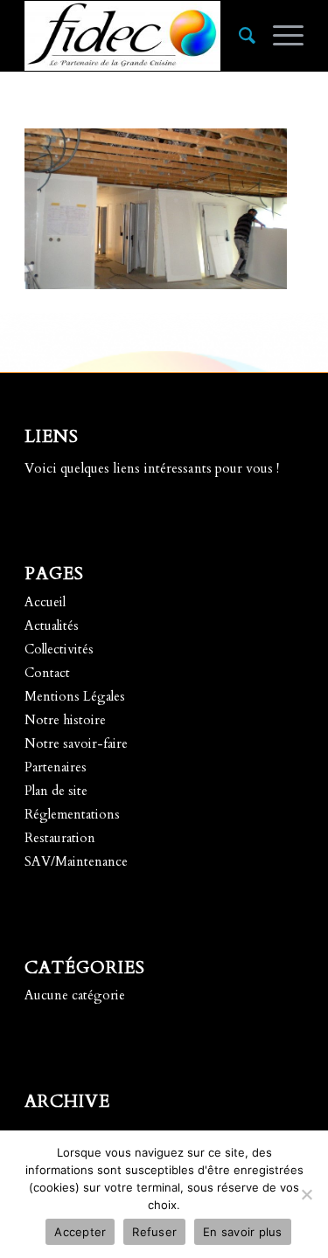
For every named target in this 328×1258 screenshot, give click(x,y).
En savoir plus (243, 1232)
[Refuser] (306, 1194)
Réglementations (72, 814)
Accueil (45, 602)
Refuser (154, 1232)
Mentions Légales (74, 696)
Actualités (51, 625)
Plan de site (55, 790)
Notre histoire (65, 720)
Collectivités (59, 649)
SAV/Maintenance (76, 861)
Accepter (80, 1232)
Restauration (59, 838)
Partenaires (55, 767)
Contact (47, 672)
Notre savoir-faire (76, 743)
